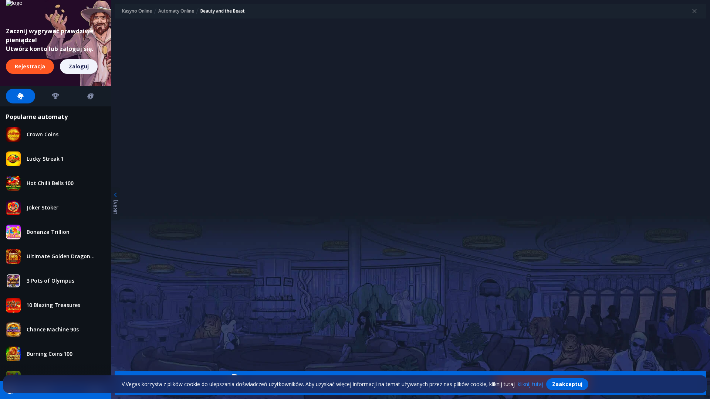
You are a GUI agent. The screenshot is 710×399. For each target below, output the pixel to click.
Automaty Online (176, 11)
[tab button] (20, 96)
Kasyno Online (137, 11)
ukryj (115, 207)
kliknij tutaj (530, 384)
